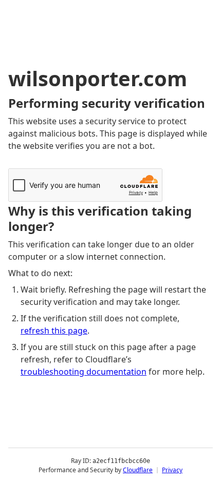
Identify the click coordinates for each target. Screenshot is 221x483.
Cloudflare (138, 470)
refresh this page (54, 330)
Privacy (172, 470)
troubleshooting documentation (83, 371)
